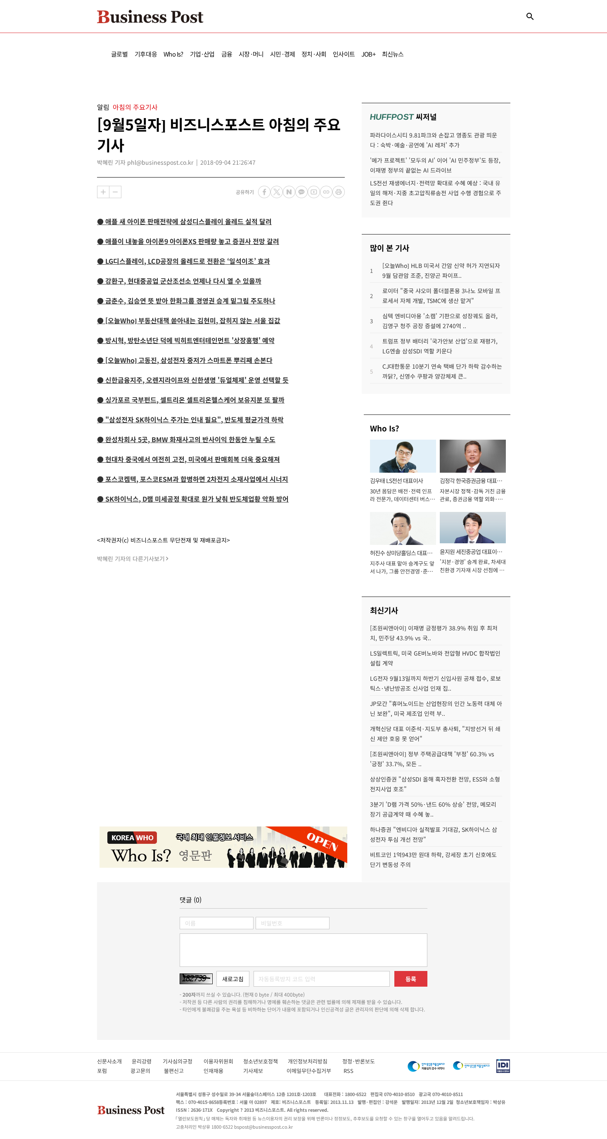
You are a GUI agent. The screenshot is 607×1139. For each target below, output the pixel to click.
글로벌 (119, 54)
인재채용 (219, 1071)
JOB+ (368, 54)
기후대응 (146, 54)
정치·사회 (313, 54)
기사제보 (260, 1071)
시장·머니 (251, 54)
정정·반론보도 (358, 1061)
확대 (103, 192)
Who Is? (173, 54)
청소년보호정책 (265, 1061)
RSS (348, 1071)
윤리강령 (147, 1061)
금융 (226, 54)
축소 (115, 192)
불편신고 (179, 1071)
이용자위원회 (223, 1061)
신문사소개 (114, 1061)
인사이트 (344, 54)
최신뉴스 (393, 54)
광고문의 (142, 1071)
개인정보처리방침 (315, 1061)
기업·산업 (202, 54)
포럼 (109, 1071)
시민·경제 (282, 54)
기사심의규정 (183, 1061)
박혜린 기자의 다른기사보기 (131, 558)
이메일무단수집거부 (311, 1071)
